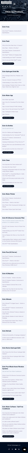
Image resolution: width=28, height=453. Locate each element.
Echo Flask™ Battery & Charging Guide (12, 55)
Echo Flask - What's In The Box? (10, 48)
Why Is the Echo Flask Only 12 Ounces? (12, 45)
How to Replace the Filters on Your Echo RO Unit (13, 236)
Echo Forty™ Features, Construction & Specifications (11, 32)
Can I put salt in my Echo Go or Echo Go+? (12, 149)
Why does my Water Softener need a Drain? (13, 428)
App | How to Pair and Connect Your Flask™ (13, 109)
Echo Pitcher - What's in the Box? (10, 202)
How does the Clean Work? (9, 167)
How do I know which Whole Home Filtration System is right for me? (13, 389)
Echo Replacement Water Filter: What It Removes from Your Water (12, 321)
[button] (25, 4)
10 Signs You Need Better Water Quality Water (12, 385)
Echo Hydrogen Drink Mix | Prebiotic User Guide (12, 76)
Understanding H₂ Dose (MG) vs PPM (11, 82)
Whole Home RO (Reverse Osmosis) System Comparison (13, 376)
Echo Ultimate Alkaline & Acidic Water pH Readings (12, 317)
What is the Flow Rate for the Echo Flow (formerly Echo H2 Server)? (12, 290)
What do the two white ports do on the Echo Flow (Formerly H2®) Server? (13, 264)
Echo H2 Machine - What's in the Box (11, 278)
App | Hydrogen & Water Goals (10, 111)
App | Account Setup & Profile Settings (12, 106)
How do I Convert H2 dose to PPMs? (11, 80)
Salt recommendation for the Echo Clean (12, 182)
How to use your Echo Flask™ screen (11, 60)
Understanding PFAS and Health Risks (12, 395)
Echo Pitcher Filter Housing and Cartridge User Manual (13, 206)
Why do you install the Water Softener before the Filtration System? (13, 425)
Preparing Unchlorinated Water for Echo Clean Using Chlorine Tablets (13, 170)
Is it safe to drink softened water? (10, 421)
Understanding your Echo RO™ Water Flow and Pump (13, 231)
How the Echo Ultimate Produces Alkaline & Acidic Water (13, 313)
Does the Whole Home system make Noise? (13, 393)
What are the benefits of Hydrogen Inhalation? (14, 335)
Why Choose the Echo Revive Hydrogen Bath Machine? (13, 353)
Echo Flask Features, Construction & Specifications (11, 51)
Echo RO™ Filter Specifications (10, 244)
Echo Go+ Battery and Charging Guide (11, 132)
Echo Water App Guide (8, 99)
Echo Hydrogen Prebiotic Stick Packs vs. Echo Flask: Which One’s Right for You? (13, 86)
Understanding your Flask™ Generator (11, 57)
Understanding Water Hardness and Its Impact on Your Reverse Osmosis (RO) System (14, 240)
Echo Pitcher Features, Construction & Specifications (11, 199)
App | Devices (5, 114)
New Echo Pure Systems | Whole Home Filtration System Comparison (12, 380)
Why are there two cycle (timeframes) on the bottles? (13, 145)
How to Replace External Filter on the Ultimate (11, 285)
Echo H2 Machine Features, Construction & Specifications (12, 281)
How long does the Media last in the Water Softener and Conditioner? (13, 413)
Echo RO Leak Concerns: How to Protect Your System (13, 227)
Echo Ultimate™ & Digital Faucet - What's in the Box (13, 304)
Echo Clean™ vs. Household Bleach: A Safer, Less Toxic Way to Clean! (13, 174)
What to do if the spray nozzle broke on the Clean (13, 179)
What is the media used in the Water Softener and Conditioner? (13, 418)
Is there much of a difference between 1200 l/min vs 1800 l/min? (13, 338)
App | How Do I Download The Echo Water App (13, 103)
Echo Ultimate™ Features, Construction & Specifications (12, 308)
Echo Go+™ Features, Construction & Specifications (11, 138)
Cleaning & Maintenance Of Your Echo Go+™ (13, 142)
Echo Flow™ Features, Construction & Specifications (11, 257)
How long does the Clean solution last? (12, 164)
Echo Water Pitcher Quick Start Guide (11, 209)
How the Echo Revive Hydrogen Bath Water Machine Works (13, 357)
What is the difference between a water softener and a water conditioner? (12, 432)
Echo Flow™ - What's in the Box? (10, 261)
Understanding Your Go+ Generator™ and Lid (13, 135)
